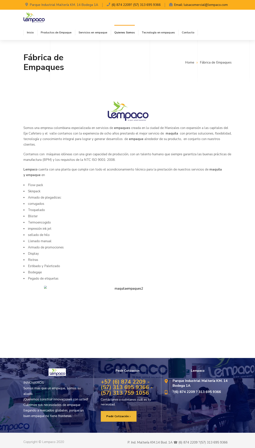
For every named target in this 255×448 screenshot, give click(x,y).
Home (189, 62)
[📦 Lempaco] (34, 17)
